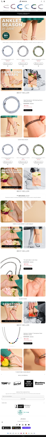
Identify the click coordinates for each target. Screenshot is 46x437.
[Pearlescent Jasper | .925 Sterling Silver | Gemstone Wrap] (8, 51)
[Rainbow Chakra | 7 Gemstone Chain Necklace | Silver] (11, 338)
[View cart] (44, 1)
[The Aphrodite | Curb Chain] (11, 264)
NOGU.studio (23, 1)
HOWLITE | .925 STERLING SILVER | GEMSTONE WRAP (23, 158)
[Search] (1, 1)
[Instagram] (22, 425)
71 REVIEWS (32, 103)
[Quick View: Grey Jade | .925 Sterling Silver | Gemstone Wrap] (23, 66)
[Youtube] (29, 425)
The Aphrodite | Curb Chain (30, 260)
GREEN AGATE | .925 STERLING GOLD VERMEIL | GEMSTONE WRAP (38, 158)
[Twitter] (19, 425)
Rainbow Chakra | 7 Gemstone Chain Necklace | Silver (33, 334)
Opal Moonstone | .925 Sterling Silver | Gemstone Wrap (33, 101)
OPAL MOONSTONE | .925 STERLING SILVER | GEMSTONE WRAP (7, 158)
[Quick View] (7, 164)
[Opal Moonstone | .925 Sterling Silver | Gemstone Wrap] (11, 105)
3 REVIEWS (31, 336)
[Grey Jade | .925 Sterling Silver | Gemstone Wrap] (23, 51)
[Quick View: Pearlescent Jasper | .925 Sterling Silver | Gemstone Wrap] (7, 66)
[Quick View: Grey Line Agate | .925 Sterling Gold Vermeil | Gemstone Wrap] (38, 66)
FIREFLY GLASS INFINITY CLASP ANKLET (23, 224)
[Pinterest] (25, 425)
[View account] (41, 1)
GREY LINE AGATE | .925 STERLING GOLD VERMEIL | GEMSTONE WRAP (38, 59)
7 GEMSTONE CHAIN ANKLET (23, 372)
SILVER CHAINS (23, 298)
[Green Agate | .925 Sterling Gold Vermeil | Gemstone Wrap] (38, 149)
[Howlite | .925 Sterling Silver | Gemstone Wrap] (23, 149)
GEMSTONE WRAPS (23, 139)
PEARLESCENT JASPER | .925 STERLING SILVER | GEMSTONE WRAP (7, 59)
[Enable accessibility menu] (4, 1)
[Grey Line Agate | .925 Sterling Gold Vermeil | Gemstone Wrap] (38, 51)
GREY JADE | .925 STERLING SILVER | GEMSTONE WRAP (23, 59)
